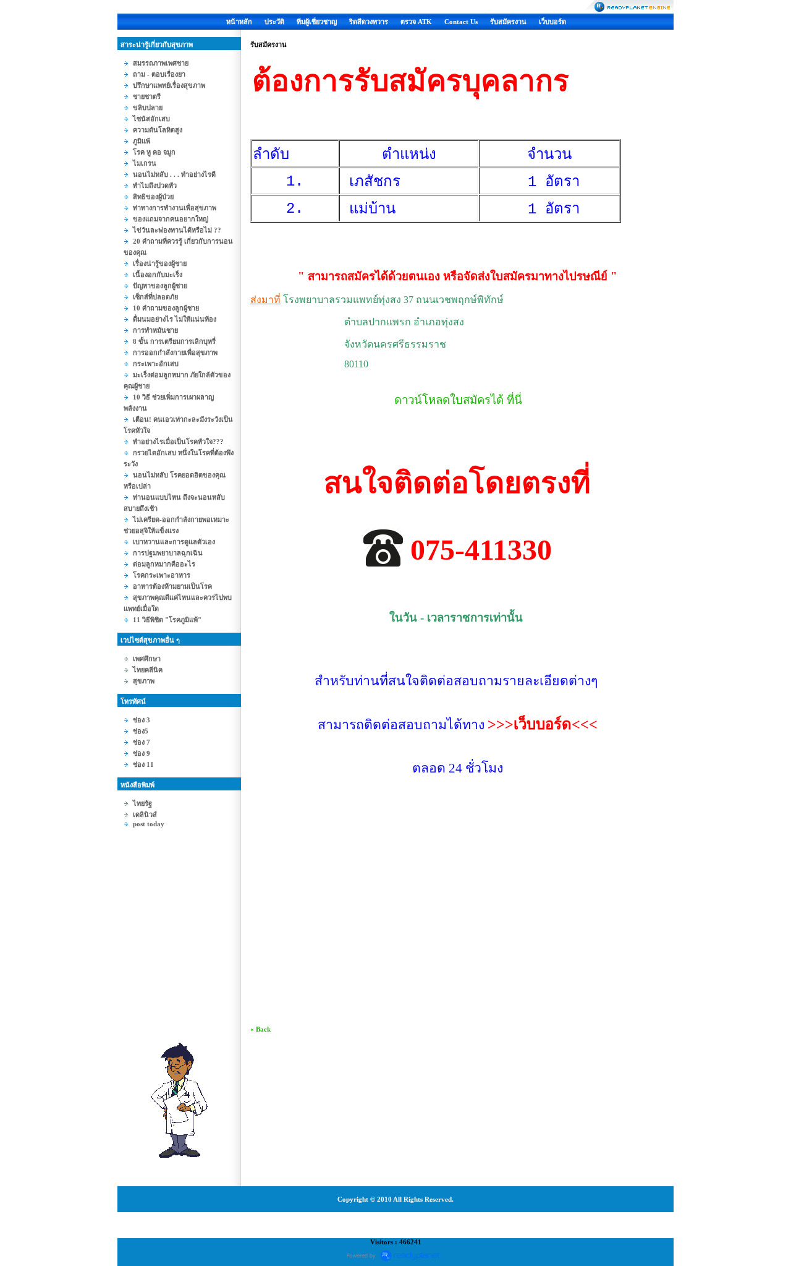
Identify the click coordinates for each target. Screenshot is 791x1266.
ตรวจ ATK (416, 21)
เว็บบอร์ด (552, 21)
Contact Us (461, 21)
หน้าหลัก (239, 21)
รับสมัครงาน (508, 21)
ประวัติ (274, 21)
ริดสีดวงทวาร (368, 21)
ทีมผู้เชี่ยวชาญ (317, 21)
